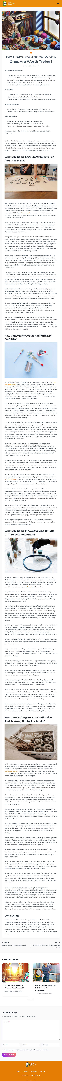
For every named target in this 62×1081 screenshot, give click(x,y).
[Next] (57, 981)
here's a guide (29, 587)
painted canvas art (24, 213)
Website (45, 1045)
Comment (6, 1022)
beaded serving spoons (11, 771)
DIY (31, 53)
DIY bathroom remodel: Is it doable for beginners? (45, 988)
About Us (42, 1071)
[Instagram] (34, 1079)
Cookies (26, 1071)
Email (25, 1045)
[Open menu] (58, 3)
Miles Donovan (27, 66)
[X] (31, 1079)
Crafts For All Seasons (11, 479)
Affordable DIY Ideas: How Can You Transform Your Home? (46, 945)
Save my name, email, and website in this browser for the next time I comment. (26, 1050)
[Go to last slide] (4, 981)
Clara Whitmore (9, 991)
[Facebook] (27, 1079)
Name (5, 1045)
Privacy (19, 1071)
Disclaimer (34, 1071)
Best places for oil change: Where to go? (14, 944)
